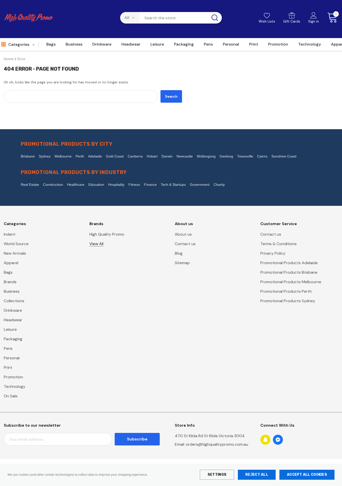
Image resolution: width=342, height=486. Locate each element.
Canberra (135, 156)
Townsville (245, 156)
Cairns (262, 156)
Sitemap (182, 262)
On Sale (11, 396)
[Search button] (215, 18)
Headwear (13, 319)
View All (96, 243)
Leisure (10, 329)
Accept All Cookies (307, 474)
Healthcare (75, 185)
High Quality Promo (106, 234)
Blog (179, 253)
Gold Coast (115, 156)
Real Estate (30, 185)
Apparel (11, 262)
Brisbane (28, 156)
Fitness (134, 185)
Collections (14, 300)
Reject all (256, 474)
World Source (16, 243)
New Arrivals (15, 253)
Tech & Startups (173, 185)
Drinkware (13, 310)
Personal (12, 358)
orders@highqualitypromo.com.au (217, 444)
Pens (8, 348)
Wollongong (206, 156)
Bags (8, 272)
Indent (10, 234)
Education (96, 185)
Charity (219, 185)
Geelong (226, 156)
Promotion (13, 377)
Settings (217, 474)
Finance (150, 185)
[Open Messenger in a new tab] (278, 440)
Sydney (45, 156)
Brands (10, 281)
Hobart (152, 156)
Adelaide (95, 156)
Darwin (167, 156)
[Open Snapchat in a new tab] (265, 440)
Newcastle (185, 156)
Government (200, 185)
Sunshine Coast (283, 156)
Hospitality (116, 185)
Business (12, 291)
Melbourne (63, 156)
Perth (80, 156)
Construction (53, 185)
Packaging (13, 339)
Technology (14, 386)
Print (8, 367)
